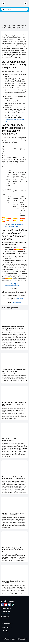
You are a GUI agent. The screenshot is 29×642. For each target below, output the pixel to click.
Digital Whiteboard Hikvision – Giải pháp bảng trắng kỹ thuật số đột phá (13, 477)
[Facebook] (2, 604)
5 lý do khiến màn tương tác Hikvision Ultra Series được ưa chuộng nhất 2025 (14, 404)
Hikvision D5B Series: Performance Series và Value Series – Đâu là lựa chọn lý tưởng (13, 328)
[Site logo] (14, 3)
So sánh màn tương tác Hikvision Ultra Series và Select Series (14, 370)
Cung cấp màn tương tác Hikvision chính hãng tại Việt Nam (13, 514)
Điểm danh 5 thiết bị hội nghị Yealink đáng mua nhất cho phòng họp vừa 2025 (13, 549)
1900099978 (19, 298)
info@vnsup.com (16, 302)
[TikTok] (12, 604)
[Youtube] (5, 604)
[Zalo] (9, 604)
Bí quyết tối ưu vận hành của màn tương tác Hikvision (12, 439)
